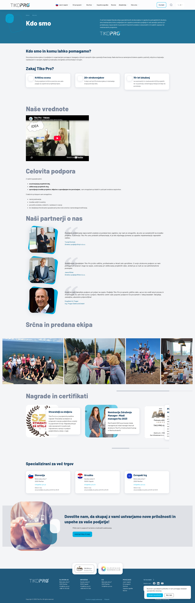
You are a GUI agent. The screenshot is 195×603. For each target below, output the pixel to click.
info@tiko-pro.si (40, 484)
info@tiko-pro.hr (90, 484)
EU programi (127, 584)
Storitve (125, 586)
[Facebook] (154, 583)
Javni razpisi (127, 582)
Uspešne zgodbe (128, 588)
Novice (125, 590)
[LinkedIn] (158, 583)
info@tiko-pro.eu (139, 484)
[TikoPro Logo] (28, 5)
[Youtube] (162, 583)
